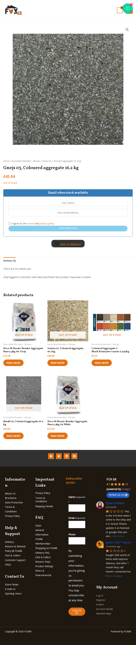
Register (100, 600)
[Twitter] (59, 456)
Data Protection (14, 502)
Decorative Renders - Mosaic (25, 160)
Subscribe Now (68, 228)
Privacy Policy (12, 515)
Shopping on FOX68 (46, 548)
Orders (100, 604)
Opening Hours (13, 593)
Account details (104, 609)
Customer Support (15, 560)
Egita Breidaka (115, 503)
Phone (71, 534)
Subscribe (76, 611)
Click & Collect (12, 555)
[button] (127, 30)
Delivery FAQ (42, 552)
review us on (116, 495)
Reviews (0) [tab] (9, 260)
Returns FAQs (42, 561)
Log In (99, 595)
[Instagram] (51, 456)
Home (6, 160)
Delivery (9, 541)
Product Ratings (44, 566)
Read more (13, 362)
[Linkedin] (66, 456)
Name (76, 499)
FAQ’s (8, 564)
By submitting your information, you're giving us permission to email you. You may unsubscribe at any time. (76, 575)
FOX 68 (111, 479)
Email (76, 517)
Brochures (10, 498)
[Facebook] (74, 456)
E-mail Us (10, 589)
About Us (10, 493)
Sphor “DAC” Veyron (118, 542)
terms (30, 223)
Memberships (103, 613)
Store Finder (12, 584)
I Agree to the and (32, 223)
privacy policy (46, 223)
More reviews (113, 576)
